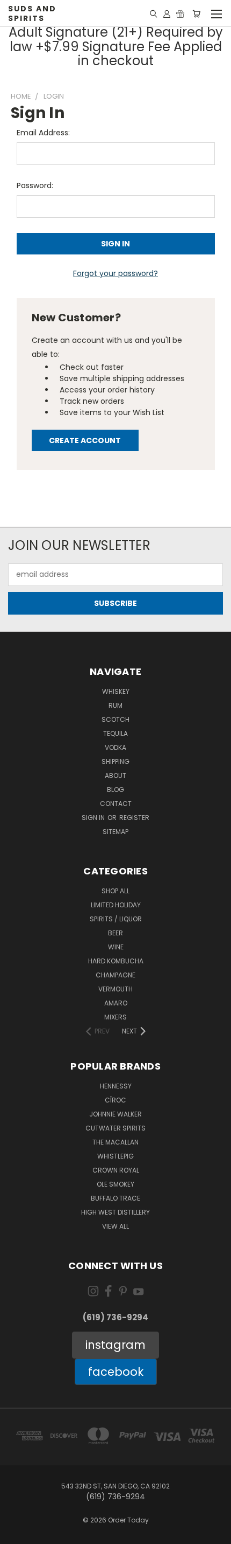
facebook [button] (115, 1372)
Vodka (115, 747)
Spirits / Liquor (116, 918)
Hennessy (116, 1086)
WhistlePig (115, 1156)
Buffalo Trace (115, 1198)
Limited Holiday (116, 904)
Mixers (115, 1017)
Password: (35, 185)
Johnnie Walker (115, 1114)
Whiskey (115, 691)
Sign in (94, 817)
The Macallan (115, 1142)
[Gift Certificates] (180, 13)
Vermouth (115, 989)
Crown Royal (115, 1170)
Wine (116, 947)
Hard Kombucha (115, 961)
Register (134, 817)
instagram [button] (115, 1345)
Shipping (115, 761)
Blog (115, 789)
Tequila (115, 733)
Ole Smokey (115, 1184)
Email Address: (43, 132)
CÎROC (115, 1100)
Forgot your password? (115, 273)
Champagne (115, 975)
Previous (17, 1533)
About (115, 775)
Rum (115, 705)
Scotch (115, 719)
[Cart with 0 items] (196, 13)
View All (115, 1226)
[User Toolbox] (166, 13)
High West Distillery (115, 1212)
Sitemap (115, 831)
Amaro (115, 1003)
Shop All (115, 890)
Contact (116, 803)
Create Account (85, 440)
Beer (115, 933)
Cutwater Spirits (115, 1128)
